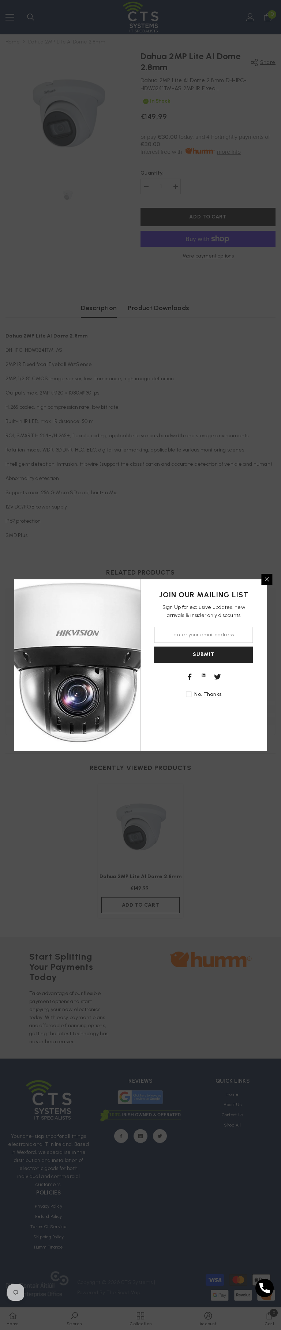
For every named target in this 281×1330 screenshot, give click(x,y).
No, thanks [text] (207, 694)
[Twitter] (217, 677)
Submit (203, 654)
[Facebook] (190, 677)
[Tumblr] (204, 675)
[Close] (267, 579)
